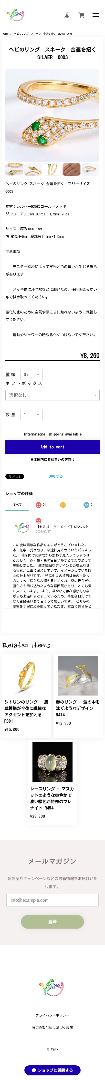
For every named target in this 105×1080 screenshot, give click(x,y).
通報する (55, 476)
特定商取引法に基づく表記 (52, 1028)
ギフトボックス (24, 383)
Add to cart (52, 447)
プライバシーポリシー (52, 1015)
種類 (10, 375)
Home (5, 33)
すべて (17, 504)
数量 (10, 415)
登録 (52, 922)
